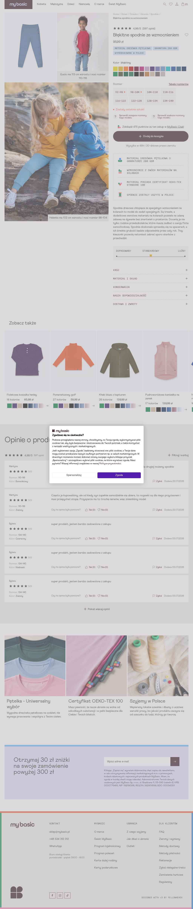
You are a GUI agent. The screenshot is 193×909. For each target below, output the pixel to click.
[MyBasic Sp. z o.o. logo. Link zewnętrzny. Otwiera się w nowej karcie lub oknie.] (60, 431)
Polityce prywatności (110, 464)
